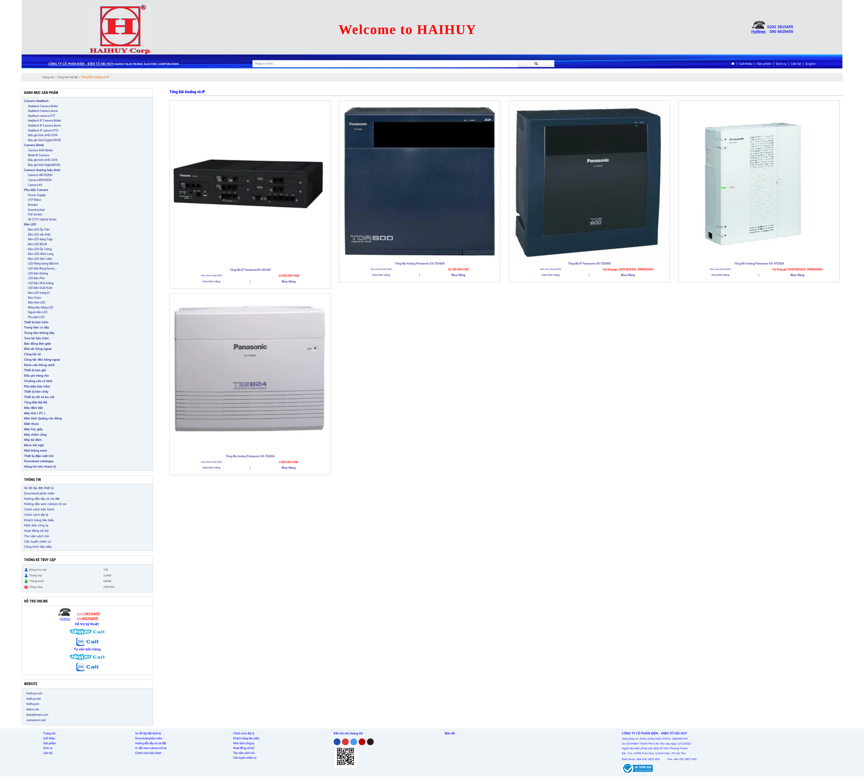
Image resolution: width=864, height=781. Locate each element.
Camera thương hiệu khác (42, 170)
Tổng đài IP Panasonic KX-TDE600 (589, 263)
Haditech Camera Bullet (43, 106)
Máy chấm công (35, 434)
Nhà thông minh (35, 450)
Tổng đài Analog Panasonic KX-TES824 (250, 456)
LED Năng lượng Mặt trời (43, 263)
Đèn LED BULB (37, 244)
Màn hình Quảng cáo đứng (43, 418)
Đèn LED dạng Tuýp (40, 239)
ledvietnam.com (37, 714)
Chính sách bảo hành (39, 509)
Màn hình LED (36, 302)
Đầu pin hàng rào (36, 375)
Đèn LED (30, 224)
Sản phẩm (764, 63)
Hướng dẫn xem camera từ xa (45, 504)
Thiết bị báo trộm (36, 322)
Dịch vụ (781, 63)
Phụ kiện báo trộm (37, 386)
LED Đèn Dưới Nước (40, 288)
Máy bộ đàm (33, 439)
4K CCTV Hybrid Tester (42, 219)
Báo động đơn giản (37, 343)
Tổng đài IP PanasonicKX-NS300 (250, 270)
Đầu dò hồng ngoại (37, 349)
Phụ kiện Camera (36, 190)
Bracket (33, 204)
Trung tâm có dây (36, 327)
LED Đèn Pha (36, 278)
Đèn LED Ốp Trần (39, 229)
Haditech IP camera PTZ (43, 130)
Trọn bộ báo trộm (36, 338)
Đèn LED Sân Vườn (40, 258)
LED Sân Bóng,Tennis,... (42, 268)
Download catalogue (39, 461)
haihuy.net (33, 698)
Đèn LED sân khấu (39, 234)
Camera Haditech (36, 101)
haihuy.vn (32, 704)
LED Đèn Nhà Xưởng (41, 283)
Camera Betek (34, 145)
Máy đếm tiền (33, 408)
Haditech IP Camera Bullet (44, 120)
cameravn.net (35, 720)
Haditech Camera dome (43, 111)
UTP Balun (34, 199)
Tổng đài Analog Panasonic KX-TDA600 (420, 263)
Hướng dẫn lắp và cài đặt (42, 498)
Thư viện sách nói (36, 536)
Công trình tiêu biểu (38, 546)
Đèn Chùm (34, 297)
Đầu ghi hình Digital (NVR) (44, 140)
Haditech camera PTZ (41, 116)
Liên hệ (796, 63)
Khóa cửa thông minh (39, 365)
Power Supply (37, 195)
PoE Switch (35, 214)
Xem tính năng (211, 281)
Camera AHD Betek (40, 150)
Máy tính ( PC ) (34, 413)
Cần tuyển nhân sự (37, 541)
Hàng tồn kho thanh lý (40, 466)
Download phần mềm (39, 493)
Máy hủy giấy (33, 429)
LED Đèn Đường (38, 273)
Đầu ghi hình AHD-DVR (42, 135)
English (811, 63)
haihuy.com (34, 693)
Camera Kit (35, 185)
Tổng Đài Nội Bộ (68, 77)
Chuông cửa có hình (38, 381)
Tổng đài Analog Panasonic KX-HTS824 (759, 263)
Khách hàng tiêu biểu (39, 520)
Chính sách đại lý (36, 514)
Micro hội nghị (34, 445)
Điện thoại (31, 424)
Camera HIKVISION (40, 175)
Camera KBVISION (40, 180)
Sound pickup (36, 209)
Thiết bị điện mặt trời (38, 456)
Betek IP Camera (38, 155)
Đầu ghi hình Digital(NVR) (44, 165)
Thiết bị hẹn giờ (35, 370)
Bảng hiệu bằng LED (40, 307)
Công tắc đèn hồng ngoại (42, 359)
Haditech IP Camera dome (44, 125)
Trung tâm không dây (39, 333)
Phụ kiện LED (36, 317)
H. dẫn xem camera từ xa (150, 748)
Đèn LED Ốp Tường (40, 249)
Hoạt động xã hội (36, 530)
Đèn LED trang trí (39, 292)
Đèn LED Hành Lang (40, 254)
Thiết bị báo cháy (36, 391)
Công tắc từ (32, 354)
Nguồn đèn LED (37, 312)
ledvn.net (32, 709)
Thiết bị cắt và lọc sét (39, 397)
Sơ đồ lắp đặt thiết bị (39, 488)
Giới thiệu (745, 63)
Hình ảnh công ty (36, 525)
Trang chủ (48, 77)
